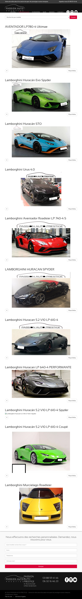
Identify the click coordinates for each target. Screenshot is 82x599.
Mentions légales (20, 596)
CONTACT (61, 12)
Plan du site (8, 596)
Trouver (73, 17)
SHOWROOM (36, 12)
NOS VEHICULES (24, 12)
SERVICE (51, 12)
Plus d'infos (72, 71)
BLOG (44, 12)
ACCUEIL (13, 12)
